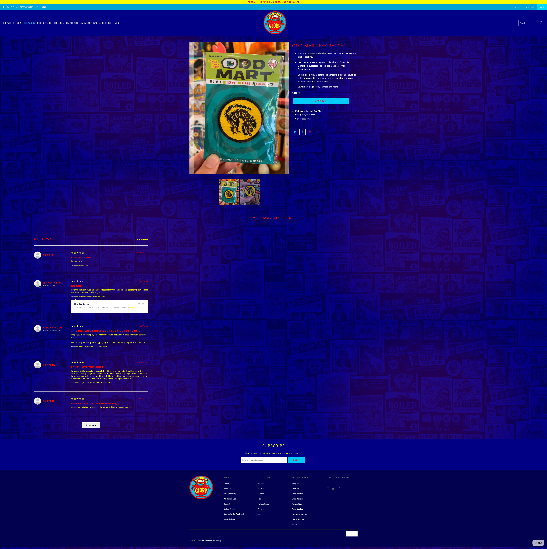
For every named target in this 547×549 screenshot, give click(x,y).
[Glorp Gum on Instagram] (8, 7)
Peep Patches (29, 22)
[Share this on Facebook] (302, 132)
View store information (304, 119)
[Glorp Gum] (275, 23)
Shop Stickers (44, 22)
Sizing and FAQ (230, 494)
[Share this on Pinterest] (310, 132)
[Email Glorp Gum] (12, 7)
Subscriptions (229, 519)
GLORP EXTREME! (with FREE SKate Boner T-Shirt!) (91, 346)
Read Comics (72, 22)
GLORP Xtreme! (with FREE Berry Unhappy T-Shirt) (91, 296)
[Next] (287, 108)
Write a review (142, 239)
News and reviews (88, 22)
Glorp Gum (200, 541)
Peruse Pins (58, 22)
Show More (134, 307)
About (118, 22)
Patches (261, 499)
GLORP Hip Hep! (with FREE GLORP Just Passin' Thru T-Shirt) (94, 383)
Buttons (261, 494)
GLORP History (106, 22)
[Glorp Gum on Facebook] (3, 7)
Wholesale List (230, 499)
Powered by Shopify (213, 541)
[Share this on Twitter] (295, 132)
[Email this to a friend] (317, 132)
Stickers (261, 489)
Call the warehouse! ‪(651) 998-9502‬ (31, 7)
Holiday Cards (263, 504)
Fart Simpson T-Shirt (82, 265)
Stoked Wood (229, 509)
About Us (227, 489)
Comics (261, 509)
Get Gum (17, 22)
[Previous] (191, 108)
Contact (227, 504)
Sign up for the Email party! (234, 514)
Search (226, 484)
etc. (259, 514)
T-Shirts (261, 484)
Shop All (7, 22)
